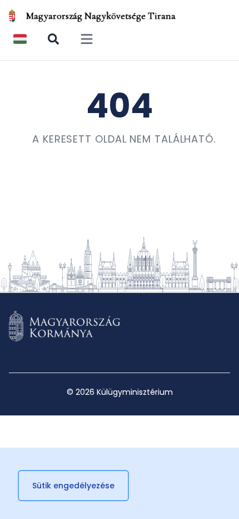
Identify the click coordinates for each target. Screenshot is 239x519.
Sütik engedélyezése (73, 485)
